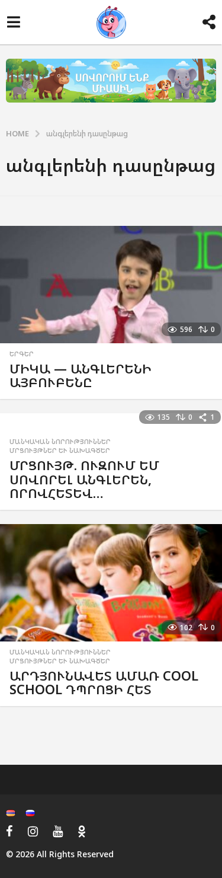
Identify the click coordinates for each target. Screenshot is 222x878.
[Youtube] (58, 831)
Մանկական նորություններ (60, 441)
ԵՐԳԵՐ (21, 353)
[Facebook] (9, 831)
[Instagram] (33, 831)
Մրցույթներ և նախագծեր (59, 450)
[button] (13, 22)
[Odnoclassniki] (82, 831)
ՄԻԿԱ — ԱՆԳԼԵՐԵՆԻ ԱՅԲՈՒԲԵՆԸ (80, 375)
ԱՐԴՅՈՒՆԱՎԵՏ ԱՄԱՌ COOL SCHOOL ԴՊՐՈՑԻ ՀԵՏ (103, 682)
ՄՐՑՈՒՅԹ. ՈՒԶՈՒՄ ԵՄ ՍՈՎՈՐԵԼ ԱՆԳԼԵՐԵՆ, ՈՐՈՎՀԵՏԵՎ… (84, 479)
